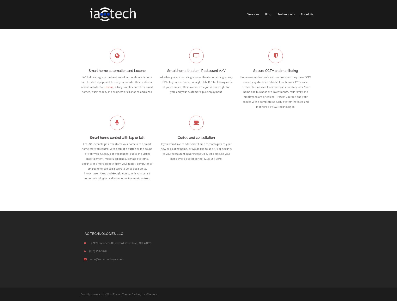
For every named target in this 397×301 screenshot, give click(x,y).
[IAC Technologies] (112, 14)
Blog (268, 14)
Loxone (109, 87)
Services (253, 14)
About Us (307, 14)
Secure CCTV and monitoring (275, 71)
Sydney (136, 294)
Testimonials (286, 14)
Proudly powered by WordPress (100, 294)
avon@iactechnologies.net (106, 259)
